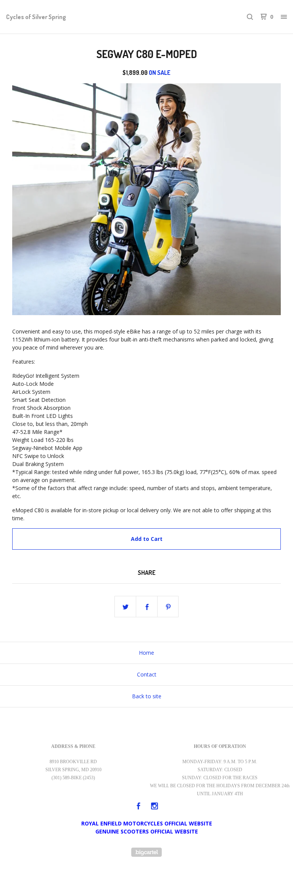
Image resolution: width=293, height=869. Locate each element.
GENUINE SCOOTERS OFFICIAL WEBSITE (146, 831)
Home (146, 652)
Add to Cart (147, 538)
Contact (146, 674)
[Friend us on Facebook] (138, 807)
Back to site (146, 696)
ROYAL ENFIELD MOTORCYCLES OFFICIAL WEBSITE (146, 823)
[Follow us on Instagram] (154, 807)
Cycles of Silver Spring (36, 17)
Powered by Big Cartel (146, 852)
